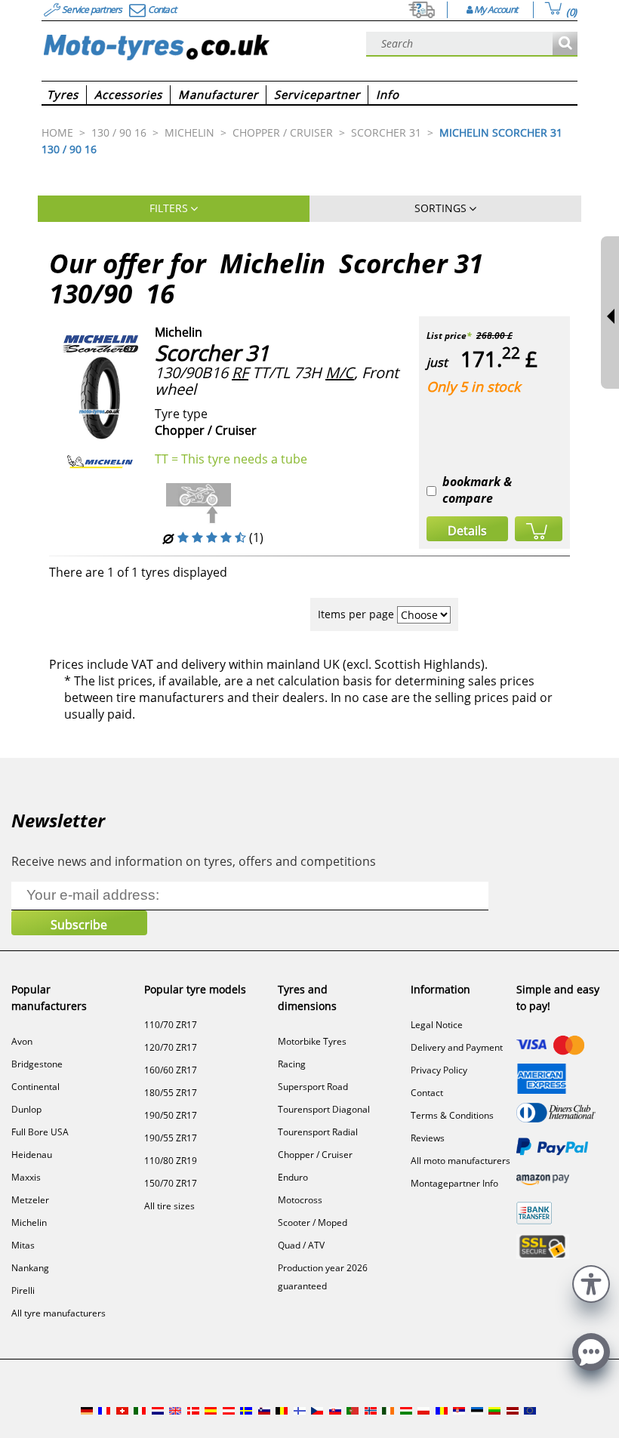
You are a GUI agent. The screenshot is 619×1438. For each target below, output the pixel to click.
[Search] (565, 44)
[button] (591, 1282)
